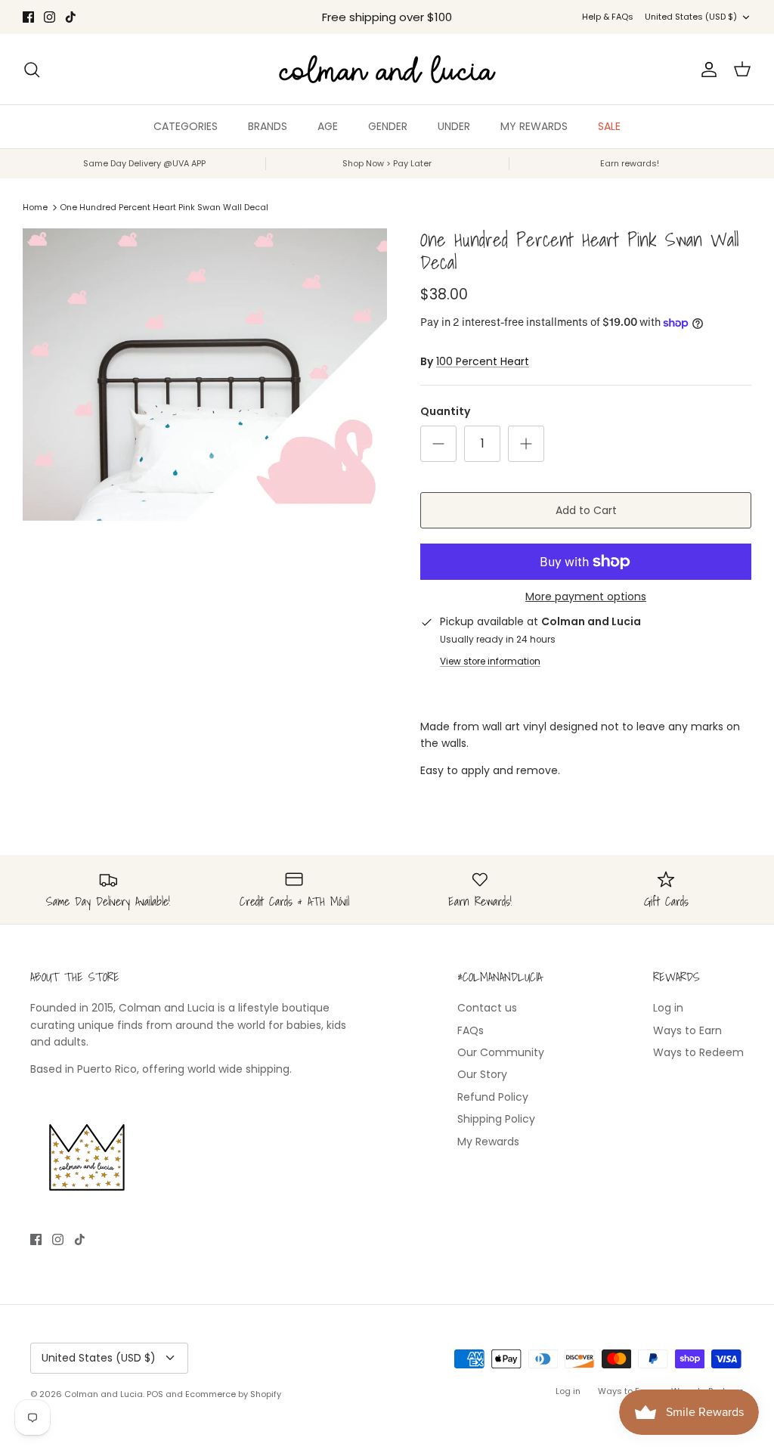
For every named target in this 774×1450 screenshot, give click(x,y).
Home (35, 207)
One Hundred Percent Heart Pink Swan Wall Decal (164, 207)
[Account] (706, 69)
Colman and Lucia (103, 1394)
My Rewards (488, 1141)
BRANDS (267, 126)
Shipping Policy (496, 1118)
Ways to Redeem (698, 1052)
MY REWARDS (534, 126)
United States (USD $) (691, 17)
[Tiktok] (70, 17)
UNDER (454, 126)
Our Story (482, 1074)
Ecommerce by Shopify (233, 1394)
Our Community (500, 1052)
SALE (609, 126)
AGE (327, 126)
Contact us (487, 1007)
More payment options (585, 596)
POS (155, 1394)
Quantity (445, 411)
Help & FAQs (607, 17)
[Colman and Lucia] (387, 69)
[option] (205, 374)
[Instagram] (49, 17)
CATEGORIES (185, 126)
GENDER (387, 126)
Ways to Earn (687, 1030)
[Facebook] (28, 17)
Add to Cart (586, 510)
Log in (668, 1007)
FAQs (470, 1030)
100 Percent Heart (482, 361)
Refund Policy (492, 1097)
